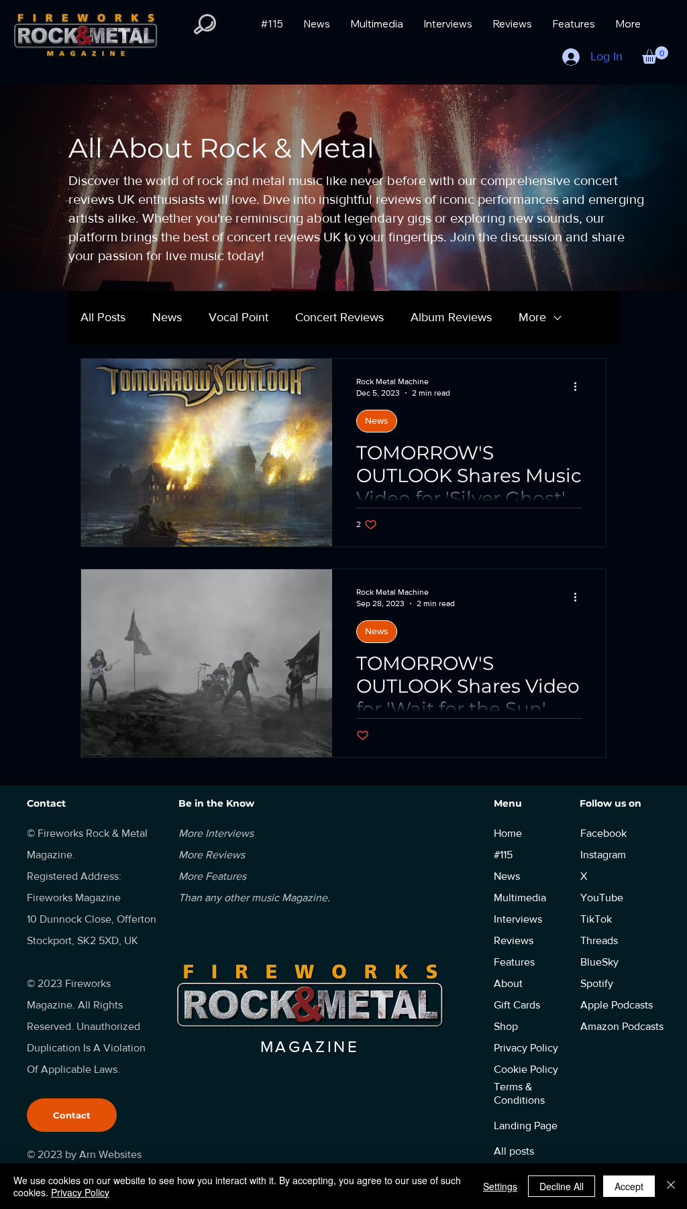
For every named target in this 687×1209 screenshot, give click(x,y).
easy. (660, 775)
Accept (629, 1186)
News (167, 317)
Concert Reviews (339, 317)
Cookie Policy (526, 1069)
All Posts (103, 317)
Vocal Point (238, 317)
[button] (655, 55)
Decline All (561, 1186)
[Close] (671, 1186)
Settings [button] (500, 1186)
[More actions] (580, 386)
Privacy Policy (80, 1192)
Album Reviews (451, 317)
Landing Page (526, 1125)
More (532, 317)
